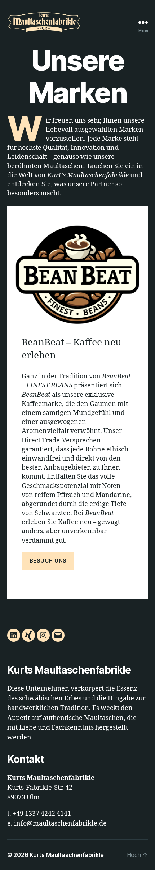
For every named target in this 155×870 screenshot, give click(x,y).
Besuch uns (48, 560)
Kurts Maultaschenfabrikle (66, 854)
